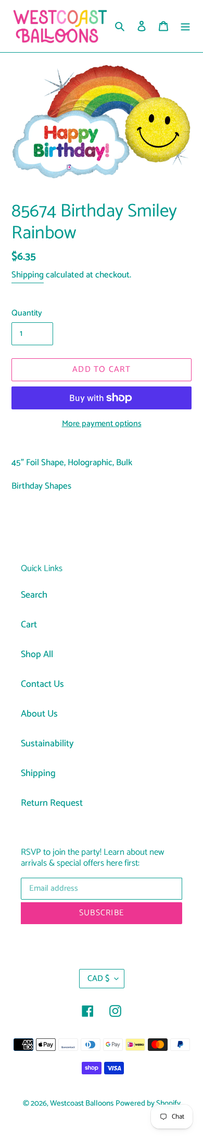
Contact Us (42, 684)
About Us (39, 714)
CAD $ (98, 979)
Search (34, 595)
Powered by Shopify (148, 1103)
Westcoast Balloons (81, 1103)
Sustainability (47, 744)
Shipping (27, 275)
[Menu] (185, 26)
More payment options (102, 424)
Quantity (26, 313)
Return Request (52, 803)
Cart (29, 625)
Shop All (37, 654)
